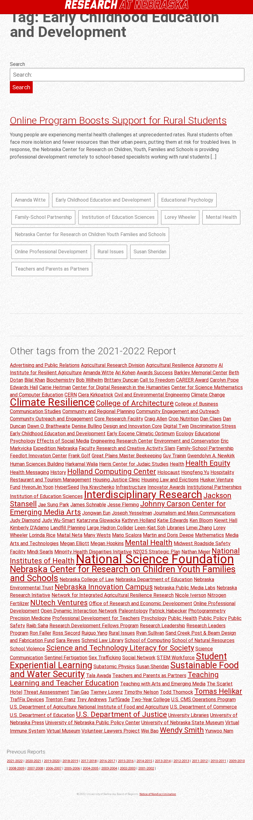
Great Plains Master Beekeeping (127, 456)
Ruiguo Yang (94, 633)
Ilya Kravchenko (97, 487)
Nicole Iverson (190, 595)
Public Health (182, 618)
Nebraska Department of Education (154, 579)
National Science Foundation (155, 559)
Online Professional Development (51, 252)
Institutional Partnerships (214, 487)
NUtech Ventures (59, 602)
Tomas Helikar (218, 691)
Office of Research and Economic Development (140, 603)
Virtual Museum (63, 731)
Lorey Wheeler (180, 217)
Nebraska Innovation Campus (104, 587)
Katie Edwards (172, 520)
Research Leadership (162, 626)
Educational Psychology (187, 200)
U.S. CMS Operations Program (203, 699)
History (58, 472)
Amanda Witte (30, 200)
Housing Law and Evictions (170, 480)
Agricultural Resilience (170, 365)
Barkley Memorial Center (200, 373)
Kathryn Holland (139, 520)
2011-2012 (200, 761)
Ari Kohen (125, 373)
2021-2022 (15, 761)
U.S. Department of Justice (121, 714)
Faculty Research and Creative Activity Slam (127, 448)
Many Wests (97, 535)
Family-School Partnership (43, 217)
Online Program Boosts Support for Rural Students (118, 120)
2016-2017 (107, 761)
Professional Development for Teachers (96, 618)
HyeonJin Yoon (37, 487)
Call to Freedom (157, 380)
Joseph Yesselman (132, 513)
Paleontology (133, 611)
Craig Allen (155, 419)
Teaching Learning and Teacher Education (114, 678)
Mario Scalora (127, 535)
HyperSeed (67, 487)
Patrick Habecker (168, 611)
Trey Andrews (92, 699)
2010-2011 (218, 761)
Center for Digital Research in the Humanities (121, 387)
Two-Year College (150, 699)
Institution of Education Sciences (118, 217)
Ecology (184, 433)
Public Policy (212, 618)
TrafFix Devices (27, 699)
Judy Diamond (25, 520)
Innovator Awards (166, 487)
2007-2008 (35, 768)
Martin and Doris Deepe (168, 535)
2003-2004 (109, 768)
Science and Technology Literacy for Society (120, 648)
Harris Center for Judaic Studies (133, 464)
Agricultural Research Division (113, 365)
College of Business (196, 404)
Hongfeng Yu (195, 472)
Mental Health (221, 217)
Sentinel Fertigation (65, 658)
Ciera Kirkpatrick (95, 395)
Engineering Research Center (121, 441)
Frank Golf (79, 456)
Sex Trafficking (105, 658)
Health (177, 464)
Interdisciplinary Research (143, 494)
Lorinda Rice (42, 535)
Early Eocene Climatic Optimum (141, 433)
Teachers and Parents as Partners (52, 269)
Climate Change (208, 395)
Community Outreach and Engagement (51, 419)
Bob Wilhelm (89, 380)
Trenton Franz (60, 699)
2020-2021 (33, 761)
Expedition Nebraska (55, 448)
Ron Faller (40, 633)
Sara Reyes (68, 640)
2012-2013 (181, 761)
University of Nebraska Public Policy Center (92, 723)
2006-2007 (53, 768)
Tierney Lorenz (106, 692)
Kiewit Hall (225, 520)
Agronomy (206, 365)
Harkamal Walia (81, 464)
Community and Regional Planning (98, 411)
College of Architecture (135, 403)
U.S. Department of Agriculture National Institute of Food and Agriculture (89, 707)
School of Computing (148, 640)
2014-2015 (144, 761)
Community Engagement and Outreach (177, 411)
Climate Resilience (52, 402)
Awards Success (155, 373)
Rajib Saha (37, 626)
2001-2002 (146, 768)
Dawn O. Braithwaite (48, 426)
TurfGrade (119, 699)
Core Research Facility (118, 419)
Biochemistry (60, 380)
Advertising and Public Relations (45, 365)
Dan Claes (211, 419)
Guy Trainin (174, 456)
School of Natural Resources (203, 640)
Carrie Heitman (55, 387)
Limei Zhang (199, 528)
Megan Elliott (74, 543)
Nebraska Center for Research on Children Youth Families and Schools (90, 234)
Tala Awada (98, 675)
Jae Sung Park (53, 505)
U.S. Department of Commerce (203, 707)
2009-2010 (237, 761)
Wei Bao (150, 731)
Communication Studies (35, 411)
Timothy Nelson (141, 692)
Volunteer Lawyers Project (110, 731)
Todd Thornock (176, 692)
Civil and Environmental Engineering (152, 395)
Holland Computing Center (111, 471)
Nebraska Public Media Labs (184, 588)
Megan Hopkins (107, 543)
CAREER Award (192, 380)
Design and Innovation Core (132, 426)
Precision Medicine (30, 618)
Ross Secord (66, 633)
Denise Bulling (87, 426)
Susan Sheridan (150, 252)
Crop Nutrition (183, 419)
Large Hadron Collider (110, 528)
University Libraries (188, 715)
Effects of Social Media (63, 441)
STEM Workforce (176, 658)
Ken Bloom (201, 520)
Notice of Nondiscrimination (157, 794)
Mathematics (209, 535)
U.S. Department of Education (42, 715)
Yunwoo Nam (219, 731)
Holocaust (168, 472)
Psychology (154, 618)
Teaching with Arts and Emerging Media (162, 684)
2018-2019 (70, 761)
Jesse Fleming (123, 505)
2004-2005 (90, 768)
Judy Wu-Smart (58, 520)
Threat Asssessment (46, 692)
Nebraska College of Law (87, 579)
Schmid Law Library (102, 640)
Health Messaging (29, 472)
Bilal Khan (34, 380)
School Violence (27, 649)
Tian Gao (79, 692)
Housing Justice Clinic (116, 480)
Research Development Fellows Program (94, 626)
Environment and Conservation (186, 441)
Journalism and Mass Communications (194, 513)
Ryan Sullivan (150, 633)
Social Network (139, 658)
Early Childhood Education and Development (103, 200)
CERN (70, 395)
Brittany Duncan (121, 380)
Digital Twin (176, 426)
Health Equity (207, 463)
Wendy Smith (182, 730)
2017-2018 (89, 761)
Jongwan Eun (96, 513)
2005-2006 (72, 768)
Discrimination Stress (213, 426)
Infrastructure (131, 487)
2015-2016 (126, 761)
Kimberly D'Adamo (29, 528)
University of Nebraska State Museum (182, 723)
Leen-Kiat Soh (150, 528)
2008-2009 (16, 768)
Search (17, 64)
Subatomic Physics (114, 666)
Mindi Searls (40, 552)
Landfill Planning (67, 528)
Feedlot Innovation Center (38, 456)
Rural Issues (110, 252)
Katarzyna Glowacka (98, 520)
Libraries (176, 528)
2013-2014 (163, 761)
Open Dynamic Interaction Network (79, 611)
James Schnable (88, 505)
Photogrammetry (207, 611)
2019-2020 (52, 761)
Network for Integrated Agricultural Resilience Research (113, 595)
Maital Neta (69, 535)
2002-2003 (127, 768)
